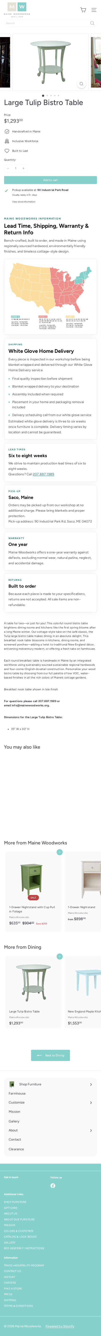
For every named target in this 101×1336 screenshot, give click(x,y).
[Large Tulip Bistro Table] (33, 792)
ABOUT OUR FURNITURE (19, 1219)
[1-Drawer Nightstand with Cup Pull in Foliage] (33, 889)
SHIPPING (10, 1300)
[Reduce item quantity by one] (8, 168)
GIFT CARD (11, 1208)
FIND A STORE (13, 1288)
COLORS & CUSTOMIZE (19, 1231)
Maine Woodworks (47, 843)
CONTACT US (12, 1271)
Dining (34, 947)
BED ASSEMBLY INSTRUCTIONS (24, 1248)
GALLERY (10, 1242)
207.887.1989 (43, 474)
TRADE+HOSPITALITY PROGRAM (24, 1265)
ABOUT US (10, 1213)
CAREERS (10, 1282)
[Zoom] (81, 84)
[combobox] (50, 23)
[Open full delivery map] (50, 296)
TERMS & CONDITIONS (18, 1305)
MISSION (9, 1225)
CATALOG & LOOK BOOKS (20, 1236)
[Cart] (83, 10)
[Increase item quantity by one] (23, 168)
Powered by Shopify (60, 1326)
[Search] (92, 23)
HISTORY (9, 1277)
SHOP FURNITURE (15, 1202)
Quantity (10, 159)
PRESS (8, 1294)
